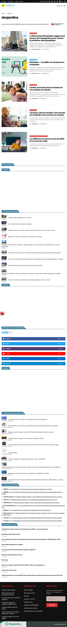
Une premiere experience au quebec (12, 544)
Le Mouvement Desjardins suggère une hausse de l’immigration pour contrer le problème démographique (47, 38)
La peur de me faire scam (9, 570)
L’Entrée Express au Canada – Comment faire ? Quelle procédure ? (26, 438)
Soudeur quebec (12, 452)
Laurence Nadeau (36, 49)
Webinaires (33, 59)
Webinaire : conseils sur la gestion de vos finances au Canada (25, 236)
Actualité (33, 33)
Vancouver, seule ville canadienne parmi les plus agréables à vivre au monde (29, 280)
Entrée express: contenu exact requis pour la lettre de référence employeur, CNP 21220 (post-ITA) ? (31, 539)
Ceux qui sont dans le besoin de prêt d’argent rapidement (18, 549)
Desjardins (35, 98)
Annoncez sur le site (29, 599)
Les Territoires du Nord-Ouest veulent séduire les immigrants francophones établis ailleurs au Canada (35, 259)
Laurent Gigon (35, 73)
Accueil (3, 13)
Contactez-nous (28, 602)
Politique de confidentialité (31, 605)
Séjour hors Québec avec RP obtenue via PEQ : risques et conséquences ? (23, 565)
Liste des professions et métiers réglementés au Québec (10, 612)
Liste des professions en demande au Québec (11, 598)
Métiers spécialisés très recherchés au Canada (8, 593)
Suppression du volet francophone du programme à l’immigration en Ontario (28, 473)
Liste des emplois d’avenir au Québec (9, 608)
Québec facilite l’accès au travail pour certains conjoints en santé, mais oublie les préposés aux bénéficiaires (31, 467)
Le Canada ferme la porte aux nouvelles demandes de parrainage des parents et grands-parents (34, 252)
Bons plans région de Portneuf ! (11, 534)
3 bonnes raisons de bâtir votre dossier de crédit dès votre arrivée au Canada (47, 114)
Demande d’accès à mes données (33, 611)
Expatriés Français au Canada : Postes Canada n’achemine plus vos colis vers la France (31, 230)
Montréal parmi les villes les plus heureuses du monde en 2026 (25, 265)
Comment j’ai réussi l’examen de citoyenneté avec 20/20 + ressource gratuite (25, 529)
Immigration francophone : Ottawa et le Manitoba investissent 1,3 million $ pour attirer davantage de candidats (31, 273)
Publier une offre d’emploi (8, 590)
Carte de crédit (42, 136)
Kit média (26, 596)
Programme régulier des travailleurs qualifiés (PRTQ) (9, 603)
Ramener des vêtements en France (12, 554)
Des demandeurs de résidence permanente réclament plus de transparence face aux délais (33, 425)
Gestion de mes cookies (30, 608)
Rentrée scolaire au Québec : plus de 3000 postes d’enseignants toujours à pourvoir (31, 432)
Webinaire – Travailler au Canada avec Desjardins (47, 63)
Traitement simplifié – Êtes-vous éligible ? (10, 617)
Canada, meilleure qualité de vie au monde (19, 217)
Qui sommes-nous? (29, 593)
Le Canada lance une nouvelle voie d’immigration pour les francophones (27, 419)
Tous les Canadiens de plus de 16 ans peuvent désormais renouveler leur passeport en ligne (33, 444)
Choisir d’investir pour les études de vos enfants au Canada (46, 88)
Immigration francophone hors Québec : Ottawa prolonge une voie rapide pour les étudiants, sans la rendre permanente (31, 245)
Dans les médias (28, 590)
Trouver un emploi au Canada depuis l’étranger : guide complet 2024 (26, 459)
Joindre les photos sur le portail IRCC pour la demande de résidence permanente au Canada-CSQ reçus (32, 575)
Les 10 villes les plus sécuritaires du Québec (20, 224)
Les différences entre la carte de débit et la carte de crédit (47, 140)
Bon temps (5, 560)
